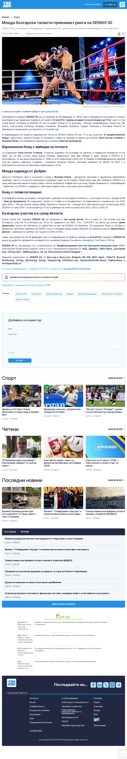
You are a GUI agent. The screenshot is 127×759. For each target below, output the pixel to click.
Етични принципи (70, 698)
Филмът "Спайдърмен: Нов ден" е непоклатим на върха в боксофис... (63, 512)
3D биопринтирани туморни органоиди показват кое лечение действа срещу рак (65, 661)
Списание (98, 706)
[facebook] (93, 685)
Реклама (98, 698)
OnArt (97, 720)
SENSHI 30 (21, 294)
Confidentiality (36, 731)
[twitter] (106, 685)
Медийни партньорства (73, 725)
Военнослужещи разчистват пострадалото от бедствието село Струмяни (44, 539)
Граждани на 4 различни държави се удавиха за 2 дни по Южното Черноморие (46, 571)
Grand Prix (36, 294)
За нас (33, 702)
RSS (96, 714)
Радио (97, 702)
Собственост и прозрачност (75, 702)
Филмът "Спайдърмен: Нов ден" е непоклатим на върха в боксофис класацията (47, 549)
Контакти (34, 698)
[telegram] (118, 685)
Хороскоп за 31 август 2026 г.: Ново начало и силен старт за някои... (102, 463)
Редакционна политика (41, 722)
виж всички (116, 378)
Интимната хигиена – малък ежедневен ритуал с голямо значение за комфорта (65, 635)
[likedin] (99, 685)
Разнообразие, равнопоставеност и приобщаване (71, 711)
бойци (70, 294)
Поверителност (37, 706)
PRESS (65, 721)
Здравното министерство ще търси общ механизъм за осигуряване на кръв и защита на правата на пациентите (71, 623)
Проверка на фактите (72, 706)
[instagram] (112, 685)
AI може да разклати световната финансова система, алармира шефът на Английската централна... (58, 593)
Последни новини (93, 4)
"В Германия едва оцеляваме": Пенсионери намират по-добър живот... (19, 463)
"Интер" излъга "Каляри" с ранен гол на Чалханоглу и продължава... (105, 410)
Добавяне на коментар (24, 320)
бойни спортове (54, 294)
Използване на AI (70, 717)
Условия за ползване (39, 710)
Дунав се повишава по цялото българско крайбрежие (33, 582)
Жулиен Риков (22, 299)
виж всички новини (63, 604)
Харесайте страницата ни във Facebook (26, 285)
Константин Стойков (112, 294)
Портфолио (35, 714)
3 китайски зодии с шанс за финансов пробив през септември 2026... (62, 463)
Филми (97, 710)
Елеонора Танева (43, 33)
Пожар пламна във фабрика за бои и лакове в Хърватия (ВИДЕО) (38, 560)
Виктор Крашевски (87, 294)
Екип (32, 718)
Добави (19, 360)
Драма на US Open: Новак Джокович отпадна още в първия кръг (20, 412)
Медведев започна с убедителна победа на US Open (62, 410)
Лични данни (100, 725)
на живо (109, 4)
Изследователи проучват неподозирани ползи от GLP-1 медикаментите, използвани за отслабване (68, 649)
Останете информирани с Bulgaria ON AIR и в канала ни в (46, 268)
